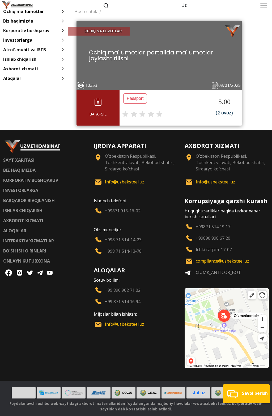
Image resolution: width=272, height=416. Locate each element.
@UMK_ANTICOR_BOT (218, 272)
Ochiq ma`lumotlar (23, 11)
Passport (135, 98)
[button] (246, 393)
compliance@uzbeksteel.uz (222, 261)
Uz (184, 5)
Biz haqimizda (18, 21)
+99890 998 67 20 (213, 238)
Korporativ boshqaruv (26, 30)
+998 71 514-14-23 (123, 240)
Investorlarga (17, 40)
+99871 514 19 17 (213, 227)
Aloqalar (12, 78)
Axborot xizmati (20, 69)
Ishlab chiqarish (19, 59)
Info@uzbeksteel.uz (124, 182)
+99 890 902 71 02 (123, 290)
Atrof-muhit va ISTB (24, 50)
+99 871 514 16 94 (123, 302)
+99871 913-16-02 (123, 211)
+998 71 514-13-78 (123, 251)
